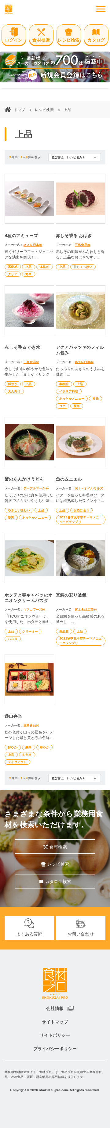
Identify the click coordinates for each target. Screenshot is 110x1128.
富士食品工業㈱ (86, 609)
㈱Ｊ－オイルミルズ (89, 488)
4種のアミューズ (21, 235)
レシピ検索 (44, 109)
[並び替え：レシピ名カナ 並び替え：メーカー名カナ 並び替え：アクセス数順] (74, 157)
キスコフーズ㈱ (35, 609)
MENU (100, 9)
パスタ (12, 638)
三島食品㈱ (82, 245)
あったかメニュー (71, 398)
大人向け (14, 391)
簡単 (28, 274)
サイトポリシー (55, 1035)
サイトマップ (55, 1021)
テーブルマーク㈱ (36, 488)
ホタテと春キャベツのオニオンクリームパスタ (29, 597)
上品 (67, 109)
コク (62, 406)
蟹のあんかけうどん (24, 478)
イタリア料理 (68, 391)
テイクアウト (17, 762)
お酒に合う (81, 510)
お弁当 (27, 754)
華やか (44, 747)
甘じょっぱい (83, 266)
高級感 (12, 266)
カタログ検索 (58, 881)
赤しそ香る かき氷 (23, 347)
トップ (19, 109)
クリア (12, 274)
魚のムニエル (69, 478)
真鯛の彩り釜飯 (71, 594)
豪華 (28, 747)
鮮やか (12, 384)
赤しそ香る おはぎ (74, 235)
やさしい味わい (19, 510)
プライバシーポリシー (55, 1048)
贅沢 (11, 517)
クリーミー (30, 631)
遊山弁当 (13, 716)
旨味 (95, 398)
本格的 (44, 266)
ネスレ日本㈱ (33, 245)
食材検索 (58, 846)
